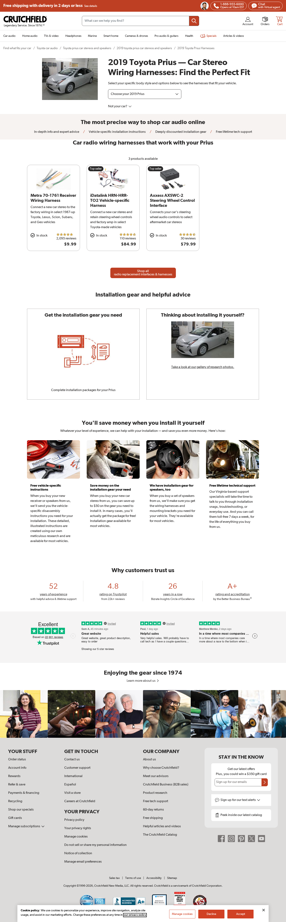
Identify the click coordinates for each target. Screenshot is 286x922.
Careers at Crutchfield (79, 801)
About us (149, 759)
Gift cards (15, 818)
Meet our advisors (156, 776)
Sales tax (114, 878)
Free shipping (50, 6)
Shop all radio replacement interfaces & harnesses (143, 273)
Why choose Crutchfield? (161, 768)
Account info (17, 768)
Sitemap (172, 878)
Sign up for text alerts (238, 800)
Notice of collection (78, 853)
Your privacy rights (77, 828)
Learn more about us (141, 681)
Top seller (96, 168)
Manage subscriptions (24, 826)
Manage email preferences (83, 861)
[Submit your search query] (194, 21)
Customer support (77, 768)
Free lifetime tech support (233, 132)
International (73, 776)
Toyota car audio (47, 48)
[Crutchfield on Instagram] (231, 838)
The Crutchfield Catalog (160, 834)
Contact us (72, 759)
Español (70, 784)
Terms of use (133, 878)
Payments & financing (23, 793)
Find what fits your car (17, 48)
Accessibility (154, 878)
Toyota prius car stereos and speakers (87, 48)
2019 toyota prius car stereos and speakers (144, 48)
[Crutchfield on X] (251, 838)
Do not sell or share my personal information (95, 845)
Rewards (14, 776)
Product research (155, 793)
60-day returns (153, 809)
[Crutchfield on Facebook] (221, 838)
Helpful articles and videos (162, 826)
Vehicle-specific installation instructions (117, 132)
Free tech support (155, 801)
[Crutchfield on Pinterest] (241, 838)
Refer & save (16, 784)
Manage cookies (76, 836)
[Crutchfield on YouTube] (261, 838)
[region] (143, 714)
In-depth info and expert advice (56, 132)
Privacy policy (74, 820)
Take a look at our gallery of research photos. (202, 367)
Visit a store (72, 793)
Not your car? (118, 106)
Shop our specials (21, 809)
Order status (17, 759)
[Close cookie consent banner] (263, 910)
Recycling (15, 801)
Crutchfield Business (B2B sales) (165, 784)
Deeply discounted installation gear (180, 132)
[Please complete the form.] (265, 782)
